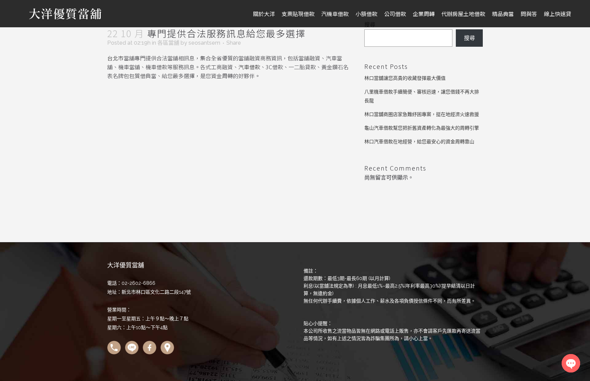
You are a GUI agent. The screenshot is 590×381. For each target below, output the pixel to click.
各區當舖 (168, 43)
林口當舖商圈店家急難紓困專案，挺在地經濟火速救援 (421, 114)
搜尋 (469, 38)
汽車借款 (249, 67)
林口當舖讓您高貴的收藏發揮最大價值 (405, 78)
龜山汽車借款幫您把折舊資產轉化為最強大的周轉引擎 (421, 128)
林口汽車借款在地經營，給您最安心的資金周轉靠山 (419, 141)
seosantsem (204, 43)
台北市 (115, 58)
